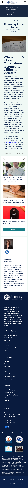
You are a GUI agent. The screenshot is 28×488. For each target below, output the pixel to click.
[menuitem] (12, 7)
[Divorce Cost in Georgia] (14, 191)
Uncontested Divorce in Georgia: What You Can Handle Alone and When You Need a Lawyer (12, 179)
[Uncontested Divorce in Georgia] (14, 169)
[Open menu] (25, 2)
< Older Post (7, 153)
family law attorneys (11, 142)
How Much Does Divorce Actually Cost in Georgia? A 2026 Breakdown (13, 201)
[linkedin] (7, 252)
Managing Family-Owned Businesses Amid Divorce (14, 222)
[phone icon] (3, 3)
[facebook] (6, 427)
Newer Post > (20, 153)
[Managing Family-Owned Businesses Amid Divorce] (14, 212)
